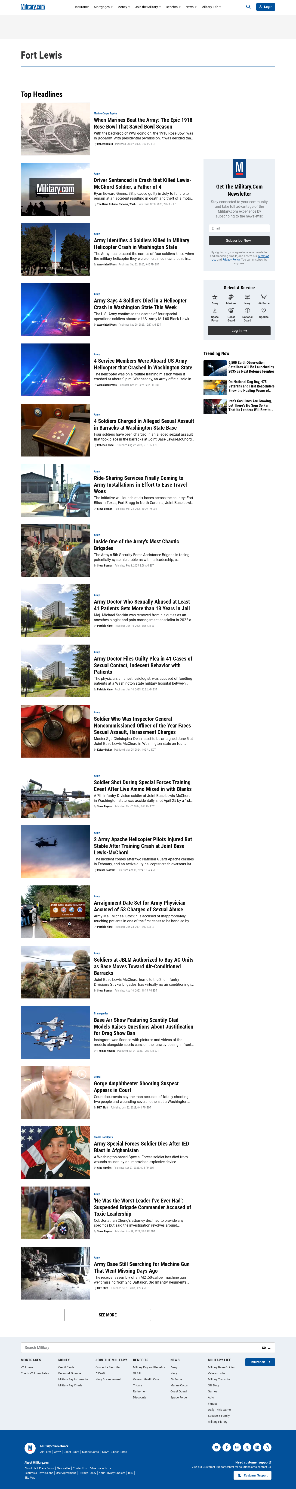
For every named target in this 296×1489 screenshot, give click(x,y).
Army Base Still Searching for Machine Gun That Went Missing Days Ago (142, 1267)
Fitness (213, 1403)
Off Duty (213, 1385)
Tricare (137, 1385)
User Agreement (66, 1473)
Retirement (140, 1391)
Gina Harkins (104, 1167)
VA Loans (27, 1367)
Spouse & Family (219, 1415)
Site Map (30, 1477)
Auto (211, 1397)
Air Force (176, 1379)
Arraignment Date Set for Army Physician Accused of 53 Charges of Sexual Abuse (139, 906)
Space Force (178, 1397)
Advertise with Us (100, 1468)
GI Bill (137, 1373)
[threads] (267, 1447)
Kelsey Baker (104, 749)
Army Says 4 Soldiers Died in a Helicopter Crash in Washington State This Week (140, 304)
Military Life (209, 7)
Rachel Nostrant (106, 870)
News (189, 7)
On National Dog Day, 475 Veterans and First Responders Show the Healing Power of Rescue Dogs (251, 386)
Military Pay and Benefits (149, 1367)
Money (122, 7)
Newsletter (63, 1468)
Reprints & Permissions (39, 1473)
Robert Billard (105, 144)
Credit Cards (66, 1367)
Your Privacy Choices (112, 1473)
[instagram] (237, 1447)
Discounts (139, 1397)
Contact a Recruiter (108, 1367)
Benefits (172, 7)
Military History (217, 1421)
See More (108, 1315)
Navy (173, 1373)
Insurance (82, 7)
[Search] (248, 7)
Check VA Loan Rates (35, 1373)
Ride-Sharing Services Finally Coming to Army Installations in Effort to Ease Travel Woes (140, 485)
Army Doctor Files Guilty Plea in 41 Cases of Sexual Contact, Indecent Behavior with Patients (143, 665)
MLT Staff (102, 1107)
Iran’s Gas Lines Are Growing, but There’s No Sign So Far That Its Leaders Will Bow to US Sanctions (250, 405)
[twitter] (247, 1447)
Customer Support (256, 1475)
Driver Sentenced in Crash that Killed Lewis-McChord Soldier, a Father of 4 (142, 183)
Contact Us (80, 1468)
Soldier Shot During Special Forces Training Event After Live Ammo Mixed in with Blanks (143, 785)
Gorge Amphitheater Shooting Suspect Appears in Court (136, 1086)
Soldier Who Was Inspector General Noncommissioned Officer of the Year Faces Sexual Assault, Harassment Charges (142, 726)
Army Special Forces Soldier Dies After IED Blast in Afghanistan (141, 1147)
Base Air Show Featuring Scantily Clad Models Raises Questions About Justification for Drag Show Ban (143, 1027)
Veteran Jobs (216, 1373)
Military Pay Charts (70, 1385)
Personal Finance (69, 1373)
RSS (130, 1473)
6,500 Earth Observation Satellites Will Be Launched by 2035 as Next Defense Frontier (251, 367)
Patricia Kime (105, 625)
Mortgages (102, 7)
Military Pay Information (73, 1379)
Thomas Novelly (106, 1050)
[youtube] (216, 1447)
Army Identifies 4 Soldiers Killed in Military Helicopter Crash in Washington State (141, 243)
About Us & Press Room (39, 1468)
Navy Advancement (108, 1379)
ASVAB (100, 1373)
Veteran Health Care (146, 1379)
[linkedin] (257, 1447)
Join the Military (146, 7)
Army (173, 1367)
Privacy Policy (231, 259)
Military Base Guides (221, 1367)
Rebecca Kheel (105, 445)
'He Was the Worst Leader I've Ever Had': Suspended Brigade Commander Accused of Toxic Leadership (142, 1207)
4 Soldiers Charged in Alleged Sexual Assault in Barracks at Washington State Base (144, 424)
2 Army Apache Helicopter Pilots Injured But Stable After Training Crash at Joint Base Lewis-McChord (143, 846)
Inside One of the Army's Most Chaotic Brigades (136, 544)
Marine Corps (179, 1385)
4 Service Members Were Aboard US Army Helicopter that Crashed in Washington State (143, 364)
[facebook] (226, 1447)
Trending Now (216, 353)
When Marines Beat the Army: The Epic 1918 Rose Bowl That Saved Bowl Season (143, 123)
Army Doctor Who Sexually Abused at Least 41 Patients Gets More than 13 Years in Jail (142, 605)
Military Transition (219, 1379)
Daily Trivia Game (219, 1409)
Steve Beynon (104, 508)
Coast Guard (178, 1391)
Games (212, 1391)
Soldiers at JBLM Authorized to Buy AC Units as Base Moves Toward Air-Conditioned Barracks (144, 966)
